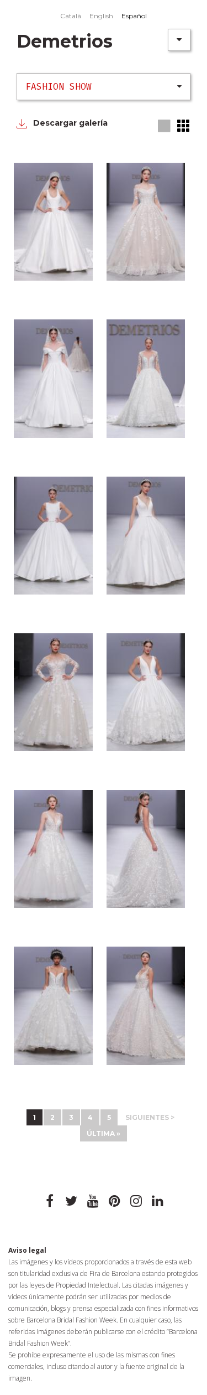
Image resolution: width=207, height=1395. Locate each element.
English (101, 16)
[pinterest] (114, 1201)
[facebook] (50, 1201)
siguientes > (149, 1117)
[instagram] (136, 1201)
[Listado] (183, 125)
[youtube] (93, 1201)
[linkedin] (157, 1201)
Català (70, 16)
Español (134, 16)
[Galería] (165, 126)
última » (103, 1133)
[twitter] (71, 1201)
